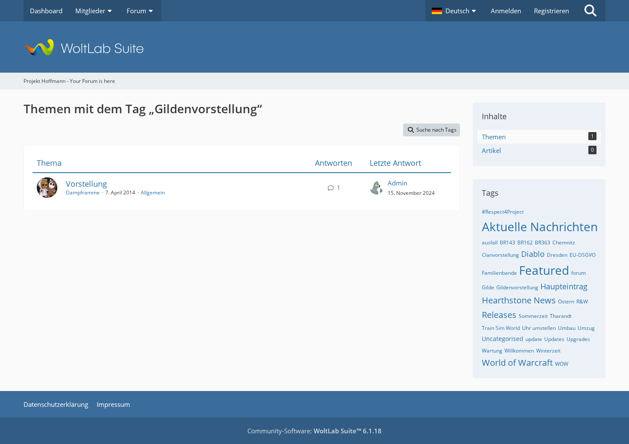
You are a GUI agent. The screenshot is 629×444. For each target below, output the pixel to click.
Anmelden (506, 10)
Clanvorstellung (500, 255)
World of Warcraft (517, 362)
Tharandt (561, 316)
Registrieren (551, 10)
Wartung (492, 350)
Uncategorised (502, 339)
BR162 (525, 242)
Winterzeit (548, 350)
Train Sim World (501, 328)
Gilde (488, 287)
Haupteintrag (563, 286)
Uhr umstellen (539, 328)
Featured (544, 270)
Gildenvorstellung (517, 287)
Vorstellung (86, 184)
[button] (454, 10)
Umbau (567, 328)
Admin (397, 183)
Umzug (586, 328)
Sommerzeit (533, 316)
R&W (582, 301)
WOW (561, 364)
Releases (499, 315)
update (533, 339)
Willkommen (519, 350)
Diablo (533, 254)
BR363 (542, 242)
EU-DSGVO (583, 255)
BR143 (507, 242)
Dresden (557, 255)
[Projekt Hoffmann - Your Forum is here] (314, 47)
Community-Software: (314, 430)
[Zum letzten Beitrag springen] (376, 187)
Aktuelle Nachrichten (540, 226)
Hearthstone (506, 300)
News (545, 300)
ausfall (490, 242)
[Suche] (590, 10)
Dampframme (83, 192)
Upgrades (578, 339)
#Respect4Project (503, 211)
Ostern (566, 301)
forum (578, 272)
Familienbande (499, 272)
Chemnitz (563, 242)
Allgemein (153, 192)
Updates (554, 339)
